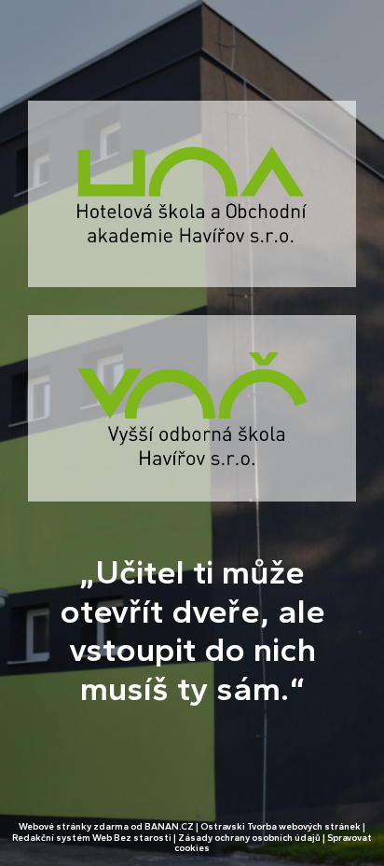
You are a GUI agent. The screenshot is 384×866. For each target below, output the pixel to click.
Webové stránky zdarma (74, 826)
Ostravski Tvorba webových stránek (280, 826)
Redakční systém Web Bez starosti (91, 838)
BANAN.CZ (169, 826)
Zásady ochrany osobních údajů (249, 838)
